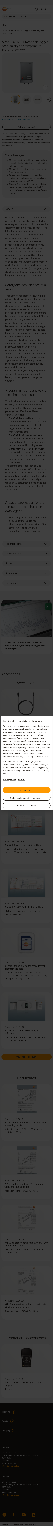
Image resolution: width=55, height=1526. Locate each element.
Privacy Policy (9, 779)
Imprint (21, 779)
